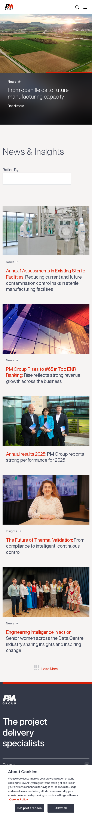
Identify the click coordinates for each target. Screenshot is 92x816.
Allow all (61, 808)
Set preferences (29, 808)
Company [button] (11, 764)
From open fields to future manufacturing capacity (38, 93)
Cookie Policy (18, 799)
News (12, 81)
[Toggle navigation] (84, 7)
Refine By (10, 169)
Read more (16, 105)
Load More (50, 668)
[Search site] (77, 6)
